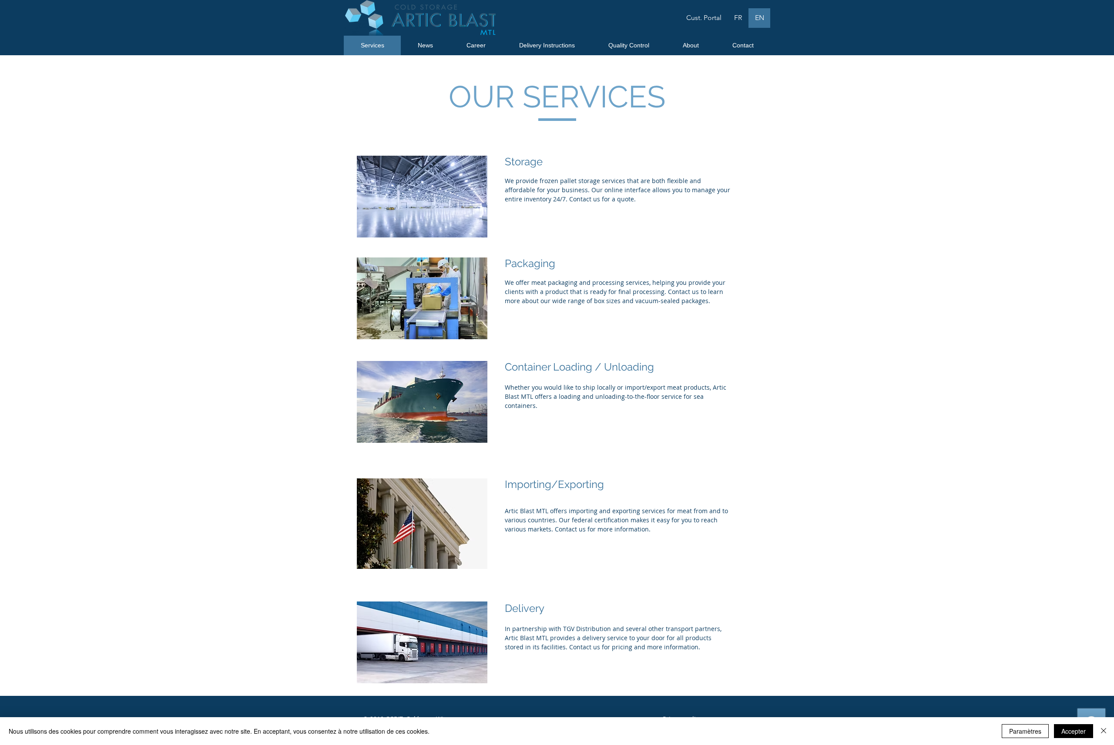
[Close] (1103, 731)
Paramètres (1025, 731)
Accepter (1073, 731)
